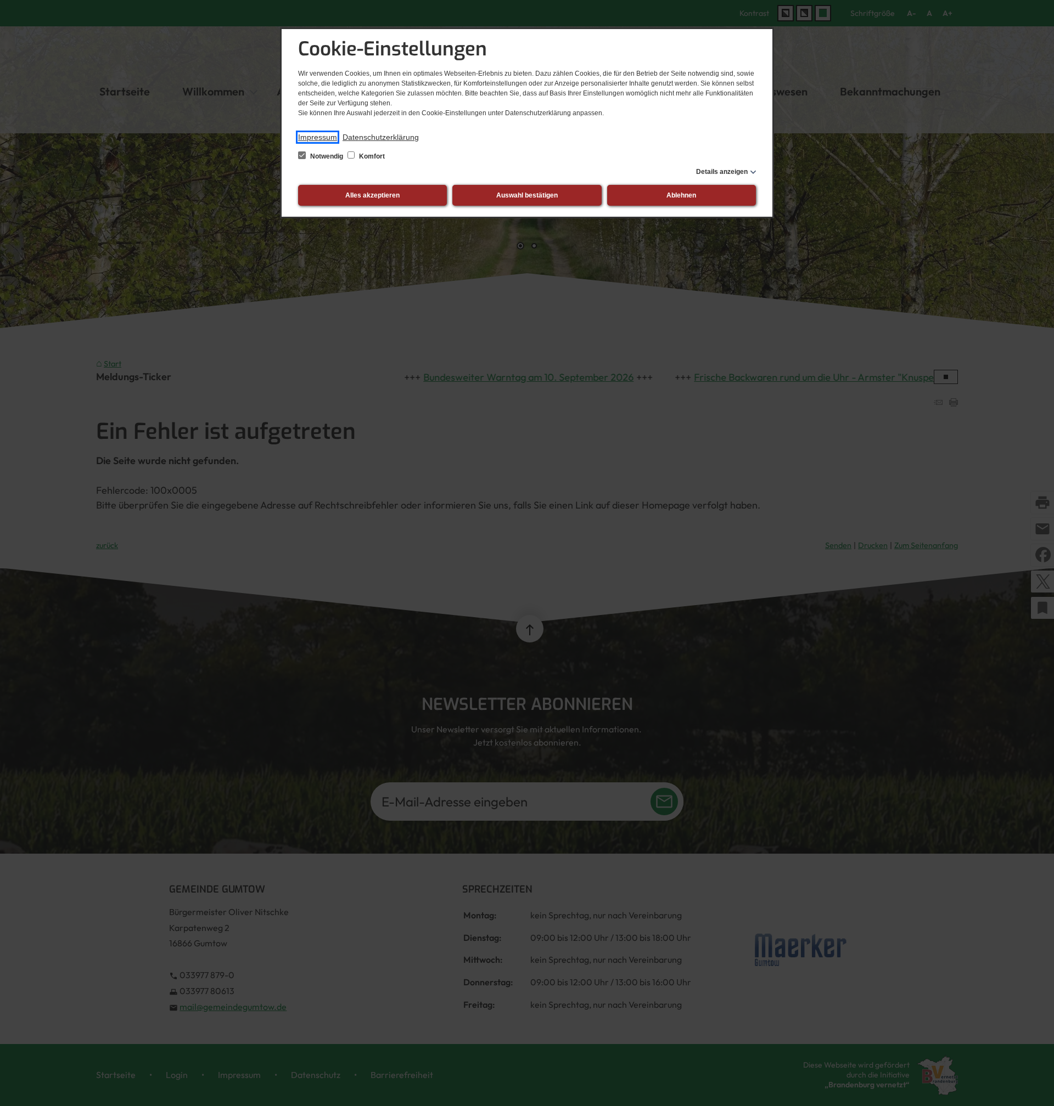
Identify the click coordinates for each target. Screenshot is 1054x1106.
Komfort (371, 156)
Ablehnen (681, 195)
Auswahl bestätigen (527, 195)
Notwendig (327, 156)
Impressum (317, 137)
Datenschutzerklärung (381, 137)
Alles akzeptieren (372, 195)
